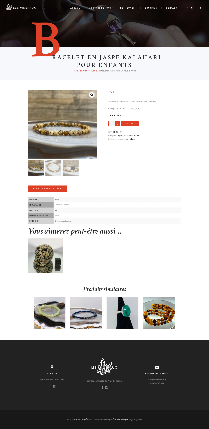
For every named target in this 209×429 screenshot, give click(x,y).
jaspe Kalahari (130, 139)
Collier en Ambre (159, 306)
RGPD (89, 419)
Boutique (84, 71)
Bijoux (94, 71)
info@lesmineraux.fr (157, 379)
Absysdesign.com (135, 419)
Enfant (137, 135)
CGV (96, 419)
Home (75, 71)
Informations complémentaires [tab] (48, 189)
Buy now (131, 123)
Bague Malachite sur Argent (122, 306)
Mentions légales (106, 419)
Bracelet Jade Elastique (50, 306)
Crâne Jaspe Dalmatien (45, 249)
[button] (92, 95)
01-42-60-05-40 (157, 383)
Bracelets (128, 135)
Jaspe (120, 139)
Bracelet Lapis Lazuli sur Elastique (86, 306)
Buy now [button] (46, 261)
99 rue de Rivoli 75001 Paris (51, 379)
